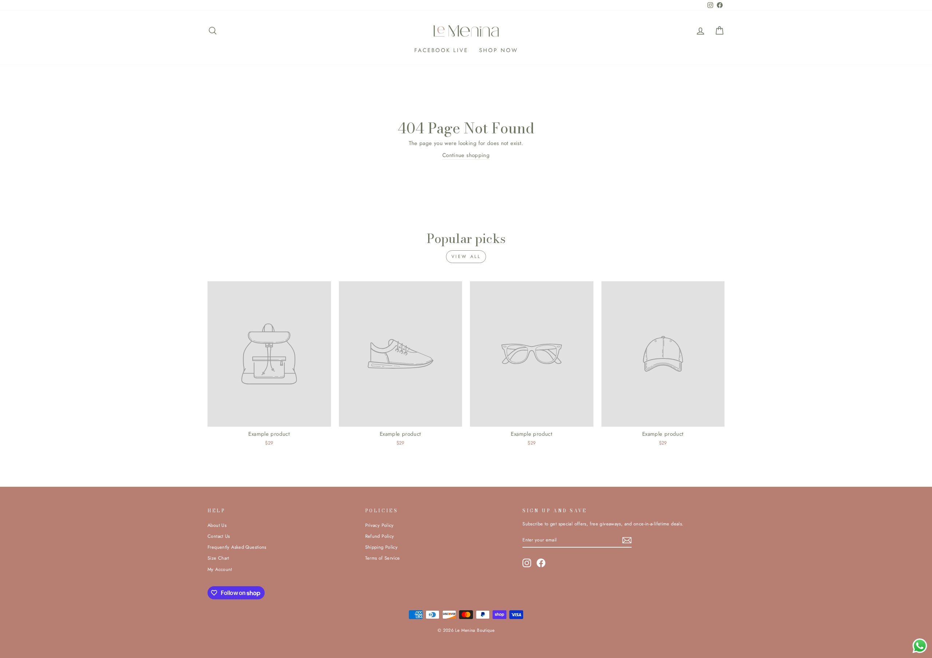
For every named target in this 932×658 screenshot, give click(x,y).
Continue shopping (466, 155)
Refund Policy (379, 536)
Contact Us (219, 536)
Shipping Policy (381, 547)
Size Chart (218, 558)
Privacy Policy (379, 525)
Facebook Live (441, 50)
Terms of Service (382, 558)
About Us (217, 525)
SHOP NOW (498, 50)
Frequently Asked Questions (237, 547)
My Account (220, 569)
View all (466, 256)
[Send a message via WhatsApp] (919, 645)
